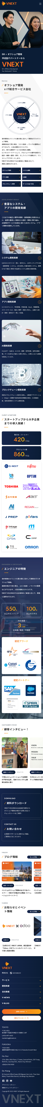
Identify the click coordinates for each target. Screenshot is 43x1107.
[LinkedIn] (7, 1080)
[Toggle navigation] (40, 3)
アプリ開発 (5, 177)
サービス (6, 980)
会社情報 (6, 992)
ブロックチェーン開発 (8, 184)
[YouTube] (11, 1080)
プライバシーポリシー (9, 1085)
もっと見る (33, 857)
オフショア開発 (6, 170)
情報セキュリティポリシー (10, 1088)
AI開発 (24, 177)
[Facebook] (3, 1080)
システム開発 (26, 170)
